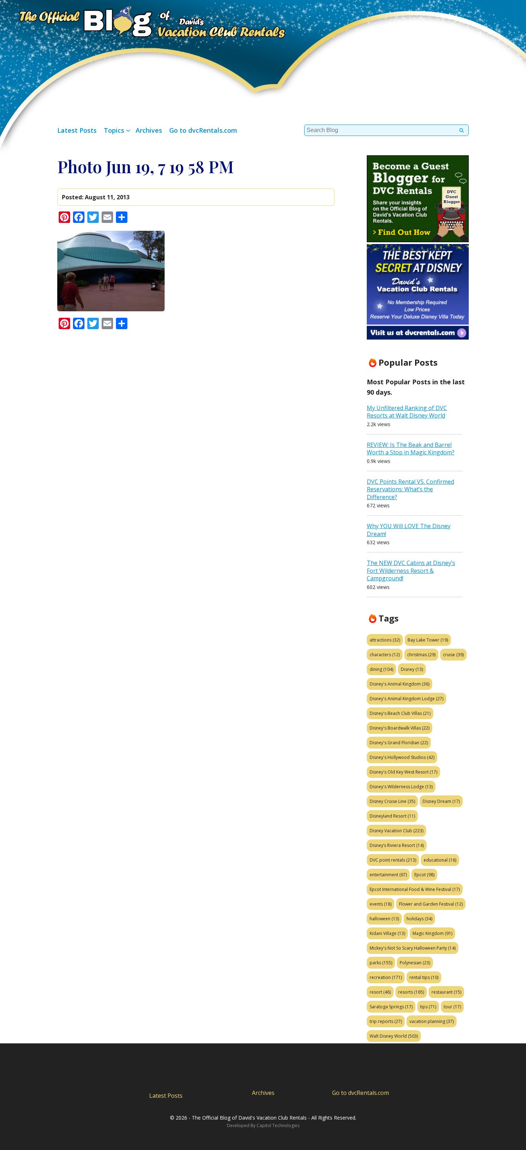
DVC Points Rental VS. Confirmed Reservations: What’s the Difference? (410, 489)
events (380, 904)
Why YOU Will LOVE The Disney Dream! (408, 530)
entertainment (388, 875)
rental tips (423, 977)
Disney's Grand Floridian (399, 743)
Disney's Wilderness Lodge (401, 787)
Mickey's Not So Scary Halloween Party (413, 948)
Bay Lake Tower (428, 640)
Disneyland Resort (392, 816)
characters (385, 655)
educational (440, 860)
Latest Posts (77, 130)
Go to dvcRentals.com (203, 130)
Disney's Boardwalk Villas (399, 728)
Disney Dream (441, 801)
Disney (412, 669)
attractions (385, 640)
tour (452, 1007)
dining (381, 669)
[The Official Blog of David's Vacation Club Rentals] (143, 21)
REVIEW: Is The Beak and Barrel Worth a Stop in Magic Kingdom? (410, 449)
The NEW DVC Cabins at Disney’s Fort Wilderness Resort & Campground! (411, 570)
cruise (453, 655)
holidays (419, 919)
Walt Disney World (394, 1036)
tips (428, 1007)
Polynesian (415, 963)
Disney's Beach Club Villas (400, 713)
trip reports (386, 1021)
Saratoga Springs (391, 1007)
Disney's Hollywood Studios (402, 757)
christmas (421, 655)
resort (380, 992)
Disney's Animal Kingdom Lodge (406, 699)
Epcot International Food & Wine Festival (415, 889)
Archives (149, 130)
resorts (411, 992)
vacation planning (431, 1021)
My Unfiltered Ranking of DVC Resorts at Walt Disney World (407, 412)
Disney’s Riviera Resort (397, 845)
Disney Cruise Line (392, 801)
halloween (384, 919)
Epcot (424, 875)
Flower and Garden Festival (431, 904)
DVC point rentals (393, 860)
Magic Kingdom (432, 933)
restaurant (446, 992)
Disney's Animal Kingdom (399, 684)
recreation (386, 977)
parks (381, 963)
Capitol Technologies (278, 1125)
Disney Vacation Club (396, 831)
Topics (114, 130)
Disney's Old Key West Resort (403, 772)
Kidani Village (387, 933)
